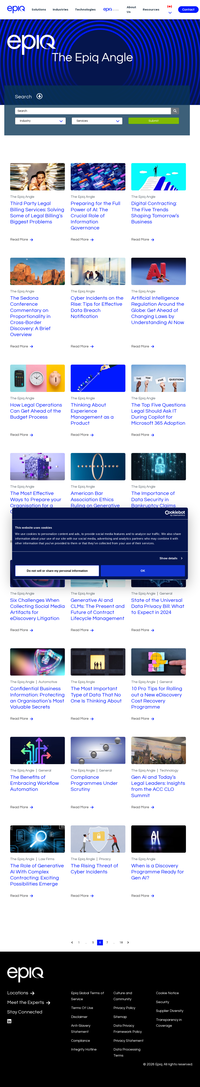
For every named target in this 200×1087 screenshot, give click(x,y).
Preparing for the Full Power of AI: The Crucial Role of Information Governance (95, 215)
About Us (131, 9)
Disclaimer (79, 1017)
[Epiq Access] (111, 9)
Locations (18, 992)
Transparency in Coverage (169, 1023)
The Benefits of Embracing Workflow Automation (34, 783)
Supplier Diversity (169, 1011)
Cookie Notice (167, 993)
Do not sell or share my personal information (57, 570)
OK (143, 570)
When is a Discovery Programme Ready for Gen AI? (157, 871)
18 (121, 942)
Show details (168, 558)
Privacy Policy (124, 1008)
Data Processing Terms (126, 1052)
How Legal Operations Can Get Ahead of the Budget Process (36, 411)
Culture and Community (122, 996)
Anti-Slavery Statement (80, 1029)
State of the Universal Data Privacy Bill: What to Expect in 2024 (157, 606)
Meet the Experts (26, 1002)
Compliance (80, 1041)
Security (162, 1002)
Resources (151, 9)
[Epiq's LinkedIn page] (9, 1021)
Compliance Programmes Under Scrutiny (94, 783)
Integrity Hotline (84, 1049)
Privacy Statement (128, 1041)
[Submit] (175, 111)
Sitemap (120, 1017)
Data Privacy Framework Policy (127, 1029)
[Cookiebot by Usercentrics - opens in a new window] (168, 513)
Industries (60, 9)
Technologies (85, 9)
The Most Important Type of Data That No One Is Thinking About (96, 694)
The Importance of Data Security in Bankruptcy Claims (153, 499)
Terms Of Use (82, 1008)
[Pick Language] (169, 9)
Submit (154, 120)
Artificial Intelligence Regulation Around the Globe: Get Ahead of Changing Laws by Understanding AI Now (157, 310)
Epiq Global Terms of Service (87, 996)
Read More (19, 239)
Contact (188, 9)
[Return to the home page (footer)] (16, 9)
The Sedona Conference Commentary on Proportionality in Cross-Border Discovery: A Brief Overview (30, 316)
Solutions (39, 9)
